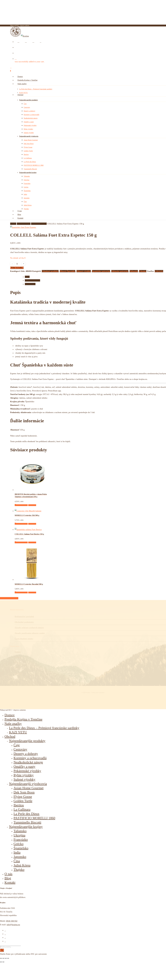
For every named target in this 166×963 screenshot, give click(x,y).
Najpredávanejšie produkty (27, 741)
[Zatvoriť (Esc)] (8, 958)
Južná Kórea (22, 865)
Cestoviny (20, 749)
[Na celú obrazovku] (3, 958)
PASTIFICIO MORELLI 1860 (34, 818)
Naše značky (13, 723)
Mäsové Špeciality (67, 271)
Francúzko (21, 839)
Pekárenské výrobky (27, 771)
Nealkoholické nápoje (28, 762)
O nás (8, 874)
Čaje (17, 745)
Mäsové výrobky (83, 271)
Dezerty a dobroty (26, 753)
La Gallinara (22, 809)
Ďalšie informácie (32, 280)
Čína (17, 861)
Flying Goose (23, 796)
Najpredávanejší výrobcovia (28, 784)
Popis (27, 277)
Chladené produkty (39, 224)
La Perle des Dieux (26, 814)
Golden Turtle (23, 801)
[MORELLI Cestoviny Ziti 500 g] (28, 511)
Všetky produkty (23, 224)
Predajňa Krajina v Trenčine (23, 719)
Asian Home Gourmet (28, 788)
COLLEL (159, 271)
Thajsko (19, 869)
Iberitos (19, 805)
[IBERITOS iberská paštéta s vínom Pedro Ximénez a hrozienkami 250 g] (32, 490)
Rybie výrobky (24, 775)
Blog (8, 878)
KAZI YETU (18, 732)
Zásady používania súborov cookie (30, 633)
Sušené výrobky (24, 779)
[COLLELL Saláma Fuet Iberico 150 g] (28, 529)
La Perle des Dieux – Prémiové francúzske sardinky (44, 728)
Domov (13, 224)
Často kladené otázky (24, 639)
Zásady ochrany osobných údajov (29, 627)
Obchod (10, 736)
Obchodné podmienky (24, 622)
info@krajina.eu (13, 924)
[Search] (2, 950)
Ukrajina (19, 835)
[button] (21, 505)
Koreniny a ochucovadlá (30, 758)
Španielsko (21, 848)
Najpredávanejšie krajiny (26, 826)
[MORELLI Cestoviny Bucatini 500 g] (32, 579)
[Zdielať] (6, 958)
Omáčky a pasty (24, 766)
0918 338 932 (11, 921)
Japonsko (20, 856)
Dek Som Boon (24, 792)
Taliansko (134, 271)
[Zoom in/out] (1, 958)
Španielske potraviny (101, 271)
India (17, 852)
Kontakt (10, 882)
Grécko (18, 844)
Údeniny (142, 271)
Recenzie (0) (30, 284)
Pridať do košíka (17, 268)
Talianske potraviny (119, 271)
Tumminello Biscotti (27, 822)
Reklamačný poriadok (24, 616)
